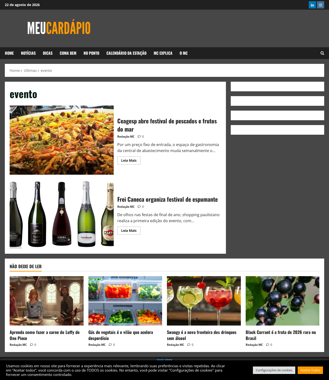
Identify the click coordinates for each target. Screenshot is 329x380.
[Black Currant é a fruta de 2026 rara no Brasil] (283, 300)
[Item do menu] (312, 4)
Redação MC (126, 136)
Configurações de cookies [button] (274, 370)
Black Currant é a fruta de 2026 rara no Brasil (281, 335)
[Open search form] (322, 53)
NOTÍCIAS (28, 53)
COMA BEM (68, 53)
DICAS (48, 53)
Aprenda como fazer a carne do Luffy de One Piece (44, 335)
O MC (184, 53)
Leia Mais (130, 159)
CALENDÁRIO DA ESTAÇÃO (126, 53)
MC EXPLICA (163, 53)
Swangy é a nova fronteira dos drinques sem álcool (202, 335)
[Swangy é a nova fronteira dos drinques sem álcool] (204, 300)
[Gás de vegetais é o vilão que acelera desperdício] (125, 300)
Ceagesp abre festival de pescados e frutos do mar (62, 140)
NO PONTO (91, 53)
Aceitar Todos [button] (310, 370)
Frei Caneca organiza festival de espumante (62, 214)
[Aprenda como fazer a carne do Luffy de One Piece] (47, 300)
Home (9, 53)
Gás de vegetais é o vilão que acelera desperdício (120, 335)
